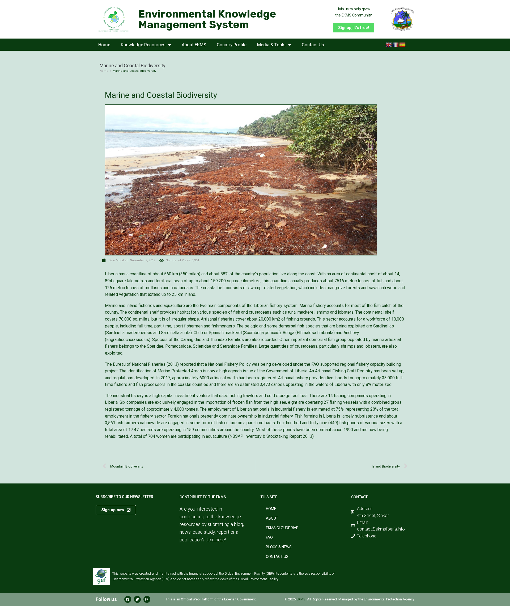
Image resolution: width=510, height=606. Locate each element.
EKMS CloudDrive (282, 528)
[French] (395, 44)
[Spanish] (402, 44)
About (272, 518)
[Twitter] (137, 599)
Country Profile (231, 44)
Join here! (216, 539)
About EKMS (194, 44)
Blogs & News (279, 547)
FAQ (269, 537)
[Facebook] (127, 599)
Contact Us (313, 44)
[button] (353, 27)
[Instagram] (146, 599)
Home (104, 44)
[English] (388, 44)
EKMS (300, 599)
